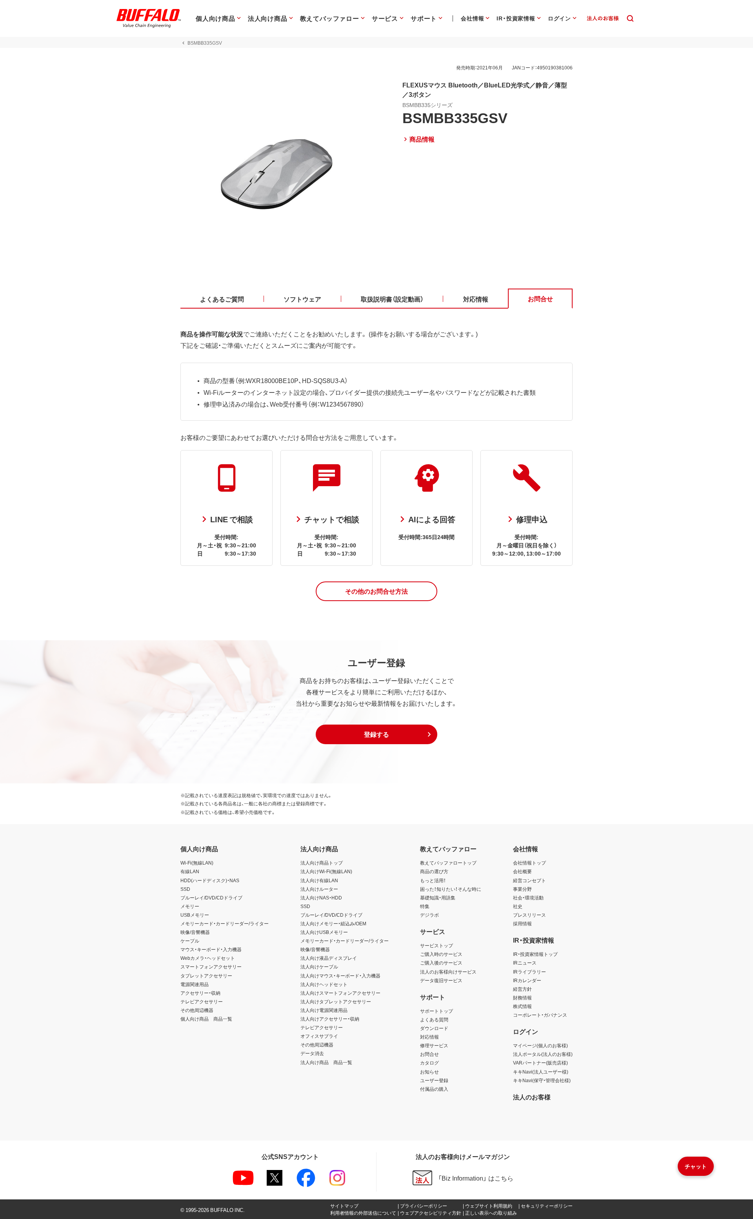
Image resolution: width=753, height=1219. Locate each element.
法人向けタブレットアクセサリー (335, 1001)
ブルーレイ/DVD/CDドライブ (211, 897)
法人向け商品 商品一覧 (326, 1062)
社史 (517, 906)
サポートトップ (436, 1010)
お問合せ (429, 1053)
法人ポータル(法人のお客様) (543, 1053)
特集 (424, 906)
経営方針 (522, 988)
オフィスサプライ (319, 1035)
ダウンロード (434, 1028)
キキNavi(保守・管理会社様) (542, 1080)
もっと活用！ (433, 880)
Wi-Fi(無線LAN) (196, 862)
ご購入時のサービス (441, 953)
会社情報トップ (529, 862)
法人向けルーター (319, 888)
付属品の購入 (434, 1088)
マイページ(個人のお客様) (540, 1045)
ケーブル (189, 940)
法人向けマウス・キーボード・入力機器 (340, 975)
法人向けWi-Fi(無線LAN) (326, 871)
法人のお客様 (532, 1096)
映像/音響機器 (195, 932)
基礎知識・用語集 (437, 897)
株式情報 (522, 1006)
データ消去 (312, 1053)
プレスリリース (529, 914)
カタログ (429, 1062)
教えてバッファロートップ (448, 862)
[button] (376, 591)
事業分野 (522, 888)
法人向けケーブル (319, 966)
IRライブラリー (529, 971)
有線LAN (189, 871)
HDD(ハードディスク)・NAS (209, 880)
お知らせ (429, 1071)
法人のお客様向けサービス (448, 971)
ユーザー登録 (434, 1080)
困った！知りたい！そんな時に (450, 888)
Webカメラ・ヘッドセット (207, 957)
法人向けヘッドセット (323, 984)
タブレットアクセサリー (206, 975)
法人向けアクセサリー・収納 (329, 1018)
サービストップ (436, 945)
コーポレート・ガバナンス (540, 1014)
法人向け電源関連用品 (323, 1010)
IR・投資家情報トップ (535, 953)
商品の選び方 (434, 871)
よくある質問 (434, 1019)
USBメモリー (194, 914)
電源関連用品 (194, 984)
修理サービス (434, 1045)
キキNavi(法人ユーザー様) (540, 1071)
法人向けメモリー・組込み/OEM (333, 923)
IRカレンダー (527, 980)
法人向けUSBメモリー (324, 932)
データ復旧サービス (441, 980)
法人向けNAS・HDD (321, 897)
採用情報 (522, 923)
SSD (185, 888)
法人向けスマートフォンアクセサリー (340, 992)
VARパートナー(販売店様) (540, 1062)
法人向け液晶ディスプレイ (328, 957)
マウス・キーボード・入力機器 (211, 949)
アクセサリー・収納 (200, 992)
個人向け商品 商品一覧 (206, 1018)
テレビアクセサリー (201, 1001)
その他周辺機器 (196, 1010)
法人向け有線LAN (319, 880)
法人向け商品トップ (321, 862)
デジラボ (429, 914)
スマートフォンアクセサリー (211, 966)
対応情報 (429, 1036)
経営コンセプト (529, 880)
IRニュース (525, 962)
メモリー (189, 906)
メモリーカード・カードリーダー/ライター (224, 923)
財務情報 (522, 997)
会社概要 (522, 871)
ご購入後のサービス (441, 962)
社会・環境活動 (528, 897)
